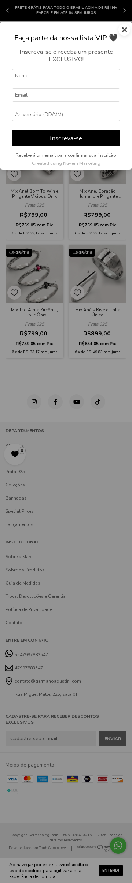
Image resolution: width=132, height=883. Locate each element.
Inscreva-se (66, 138)
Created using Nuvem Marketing (66, 163)
